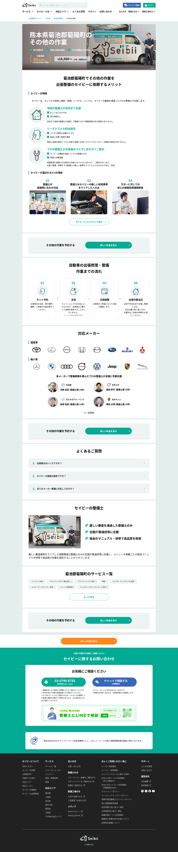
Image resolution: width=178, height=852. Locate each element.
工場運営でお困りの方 (77, 800)
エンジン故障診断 (66, 587)
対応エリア (26, 782)
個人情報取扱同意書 (110, 803)
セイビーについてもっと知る (89, 221)
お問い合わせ (105, 11)
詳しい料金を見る (108, 245)
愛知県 (48, 808)
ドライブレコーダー (53, 770)
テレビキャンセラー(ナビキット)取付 (93, 587)
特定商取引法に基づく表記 (112, 807)
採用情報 (144, 785)
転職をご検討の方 (75, 785)
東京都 (48, 793)
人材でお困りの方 (75, 796)
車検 (103, 581)
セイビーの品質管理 (30, 793)
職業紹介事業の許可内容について (115, 818)
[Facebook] (149, 791)
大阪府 (48, 812)
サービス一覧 (50, 766)
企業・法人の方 (74, 766)
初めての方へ (27, 766)
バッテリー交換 (37, 581)
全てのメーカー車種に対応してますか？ (53, 488)
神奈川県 (49, 804)
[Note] (142, 791)
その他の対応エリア (53, 816)
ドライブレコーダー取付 (86, 581)
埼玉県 (48, 801)
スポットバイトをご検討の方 (80, 781)
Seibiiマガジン (74, 811)
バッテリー (49, 774)
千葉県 (48, 797)
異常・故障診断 (51, 778)
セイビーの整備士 (29, 789)
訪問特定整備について (111, 822)
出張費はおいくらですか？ (47, 463)
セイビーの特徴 (28, 770)
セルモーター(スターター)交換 (42, 587)
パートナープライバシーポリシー (115, 795)
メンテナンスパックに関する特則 (115, 774)
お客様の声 (26, 774)
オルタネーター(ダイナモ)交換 (123, 581)
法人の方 (122, 11)
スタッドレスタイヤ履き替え (60, 581)
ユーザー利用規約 (109, 766)
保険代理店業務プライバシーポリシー (117, 799)
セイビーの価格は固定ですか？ (49, 476)
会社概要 (144, 781)
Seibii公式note (74, 815)
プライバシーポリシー (111, 791)
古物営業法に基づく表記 (112, 811)
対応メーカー (27, 785)
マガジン (92, 11)
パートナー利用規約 (110, 770)
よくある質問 (78, 11)
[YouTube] (153, 791)
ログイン (151, 5)
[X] (146, 791)
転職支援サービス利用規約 (112, 815)
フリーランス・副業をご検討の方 (81, 777)
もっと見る (89, 597)
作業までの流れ (28, 778)
